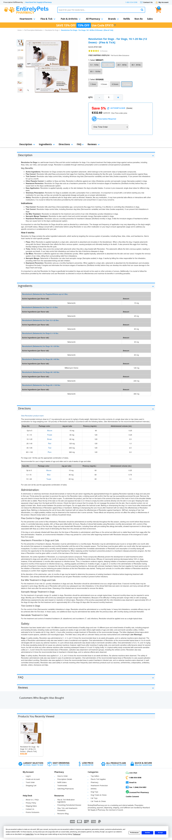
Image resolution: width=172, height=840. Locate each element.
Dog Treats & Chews (99, 795)
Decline (147, 832)
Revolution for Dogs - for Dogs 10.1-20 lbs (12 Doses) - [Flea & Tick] (29, 749)
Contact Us (148, 2)
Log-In (28, 776)
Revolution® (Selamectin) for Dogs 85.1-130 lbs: (41, 385)
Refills (126, 18)
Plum (49, 452)
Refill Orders (62, 782)
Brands (112, 18)
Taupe (48, 479)
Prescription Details (64, 779)
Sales (150, 18)
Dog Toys (94, 792)
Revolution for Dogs (52, 30)
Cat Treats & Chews (98, 801)
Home (20, 30)
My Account (163, 2)
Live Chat (133, 773)
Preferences (134, 832)
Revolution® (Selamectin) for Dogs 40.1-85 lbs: (41, 372)
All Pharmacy (93, 18)
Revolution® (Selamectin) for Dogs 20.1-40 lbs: (41, 359)
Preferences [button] (76, 834)
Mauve (49, 430)
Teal (49, 448)
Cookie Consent (132, 796)
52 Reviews (103, 51)
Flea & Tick (46, 18)
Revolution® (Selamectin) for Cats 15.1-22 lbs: (40, 320)
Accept (160, 832)
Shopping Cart (31, 785)
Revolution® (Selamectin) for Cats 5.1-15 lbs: (40, 307)
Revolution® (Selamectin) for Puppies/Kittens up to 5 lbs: (45, 294)
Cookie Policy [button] (29, 834)
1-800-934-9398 (131, 2)
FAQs (37, 800)
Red (49, 443)
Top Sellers (95, 776)
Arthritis (94, 789)
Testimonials (62, 785)
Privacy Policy (31, 803)
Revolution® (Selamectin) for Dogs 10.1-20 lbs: (41, 346)
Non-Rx (138, 18)
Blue (48, 474)
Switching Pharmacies (65, 789)
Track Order (30, 782)
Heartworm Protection (99, 785)
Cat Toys (94, 798)
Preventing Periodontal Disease (69, 805)
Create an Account (33, 779)
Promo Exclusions (32, 812)
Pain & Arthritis (69, 18)
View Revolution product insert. (32, 415)
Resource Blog (62, 813)
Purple (49, 435)
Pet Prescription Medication (33, 30)
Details (129, 108)
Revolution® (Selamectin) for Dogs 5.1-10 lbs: (40, 333)
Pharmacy (94, 782)
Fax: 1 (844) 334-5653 (137, 787)
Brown (49, 439)
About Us (29, 800)
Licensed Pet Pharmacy (139, 792)
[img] (93, 51)
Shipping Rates (31, 806)
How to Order (62, 776)
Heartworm (26, 18)
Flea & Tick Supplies (98, 779)
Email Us (132, 782)
